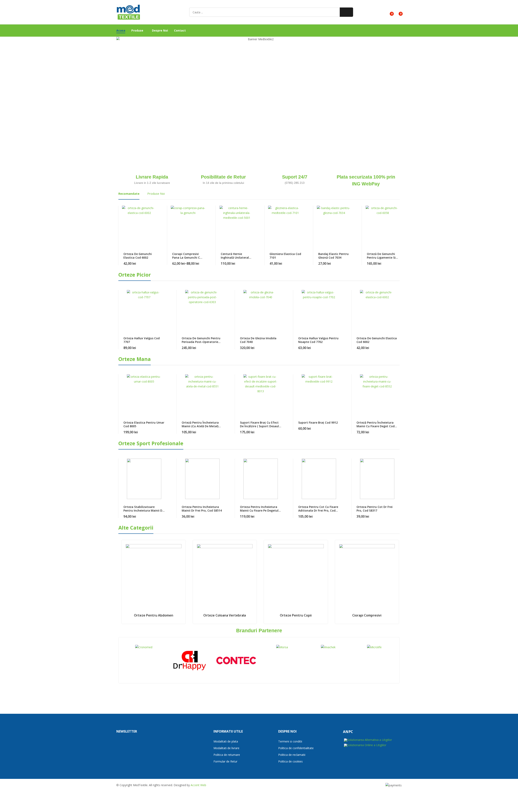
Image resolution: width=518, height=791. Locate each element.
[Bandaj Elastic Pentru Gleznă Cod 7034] (334, 226)
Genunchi (326, 83)
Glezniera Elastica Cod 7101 (285, 255)
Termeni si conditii (290, 741)
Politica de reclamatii (291, 755)
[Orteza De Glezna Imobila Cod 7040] (260, 310)
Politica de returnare (226, 755)
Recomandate (128, 193)
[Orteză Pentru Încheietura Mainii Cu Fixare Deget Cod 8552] (377, 394)
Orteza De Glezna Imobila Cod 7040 (258, 340)
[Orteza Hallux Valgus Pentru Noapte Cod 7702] (319, 310)
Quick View (155, 210)
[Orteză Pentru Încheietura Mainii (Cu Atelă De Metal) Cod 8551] (202, 394)
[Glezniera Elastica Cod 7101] (285, 226)
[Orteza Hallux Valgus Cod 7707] (144, 310)
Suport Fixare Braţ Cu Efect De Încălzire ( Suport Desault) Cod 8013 (260, 426)
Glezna (373, 69)
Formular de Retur (225, 761)
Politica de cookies (290, 761)
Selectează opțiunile (155, 261)
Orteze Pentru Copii (296, 615)
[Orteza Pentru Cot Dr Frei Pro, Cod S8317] (377, 479)
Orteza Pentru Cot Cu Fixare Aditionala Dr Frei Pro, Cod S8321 (318, 510)
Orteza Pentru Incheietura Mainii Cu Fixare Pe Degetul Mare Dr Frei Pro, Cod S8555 (259, 510)
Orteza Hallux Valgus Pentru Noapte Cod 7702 (318, 340)
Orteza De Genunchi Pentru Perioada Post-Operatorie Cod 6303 (201, 341)
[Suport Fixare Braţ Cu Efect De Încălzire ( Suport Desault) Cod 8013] (260, 394)
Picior (326, 144)
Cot (218, 120)
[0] (389, 12)
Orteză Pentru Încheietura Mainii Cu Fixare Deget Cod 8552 (376, 426)
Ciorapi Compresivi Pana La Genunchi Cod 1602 (188, 257)
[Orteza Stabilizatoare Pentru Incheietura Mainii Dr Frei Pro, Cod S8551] (144, 479)
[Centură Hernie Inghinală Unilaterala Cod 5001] (237, 226)
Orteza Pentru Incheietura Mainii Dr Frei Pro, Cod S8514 (202, 508)
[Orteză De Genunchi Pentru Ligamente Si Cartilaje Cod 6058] (383, 226)
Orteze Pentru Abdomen (153, 615)
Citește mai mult (281, 345)
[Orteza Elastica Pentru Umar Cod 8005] (144, 394)
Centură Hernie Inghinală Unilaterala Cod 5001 (236, 257)
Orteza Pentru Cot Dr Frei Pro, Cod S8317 (375, 508)
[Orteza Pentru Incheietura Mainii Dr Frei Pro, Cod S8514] (202, 479)
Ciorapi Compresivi (366, 615)
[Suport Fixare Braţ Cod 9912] (319, 394)
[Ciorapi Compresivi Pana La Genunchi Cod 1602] (188, 226)
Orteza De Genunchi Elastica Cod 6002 (137, 255)
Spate (260, 83)
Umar (219, 78)
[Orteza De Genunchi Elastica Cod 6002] (139, 226)
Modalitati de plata (225, 741)
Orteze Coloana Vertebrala (224, 615)
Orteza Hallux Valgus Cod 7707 (141, 340)
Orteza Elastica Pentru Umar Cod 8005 (143, 424)
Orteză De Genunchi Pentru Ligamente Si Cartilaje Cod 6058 (381, 257)
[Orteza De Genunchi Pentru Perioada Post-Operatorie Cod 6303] (202, 310)
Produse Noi (156, 193)
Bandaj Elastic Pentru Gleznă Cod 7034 (333, 255)
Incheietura (154, 83)
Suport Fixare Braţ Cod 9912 (318, 422)
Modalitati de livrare (226, 748)
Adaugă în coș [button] (223, 514)
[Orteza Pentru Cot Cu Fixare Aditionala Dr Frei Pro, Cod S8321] (319, 479)
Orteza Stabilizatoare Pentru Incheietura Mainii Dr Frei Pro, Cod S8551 (143, 510)
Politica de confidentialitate (296, 748)
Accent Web (198, 785)
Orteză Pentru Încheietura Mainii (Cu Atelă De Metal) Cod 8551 (200, 426)
